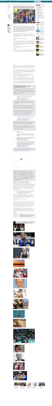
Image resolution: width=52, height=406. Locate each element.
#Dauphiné (18, 119)
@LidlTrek (23, 143)
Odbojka (28, 1)
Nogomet (14, 1)
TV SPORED (8, 0)
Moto (32, 1)
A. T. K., (9, 5)
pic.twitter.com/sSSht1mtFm (24, 119)
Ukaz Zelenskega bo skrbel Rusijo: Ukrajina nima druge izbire (40, 18)
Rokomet (21, 1)
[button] (7, 1)
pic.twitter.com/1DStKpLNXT (21, 98)
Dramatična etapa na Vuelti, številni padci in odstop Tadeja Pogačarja (40, 7)
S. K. (10, 5)
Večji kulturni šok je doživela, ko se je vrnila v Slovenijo (40, 10)
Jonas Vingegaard (10, 17)
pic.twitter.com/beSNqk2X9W (21, 146)
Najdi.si (11, 0)
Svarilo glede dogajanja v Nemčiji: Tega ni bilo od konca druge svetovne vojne (40, 15)
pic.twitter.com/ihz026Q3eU (24, 139)
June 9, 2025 (27, 99)
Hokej (24, 1)
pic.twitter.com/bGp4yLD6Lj (27, 192)
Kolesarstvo (18, 1)
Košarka (16, 1)
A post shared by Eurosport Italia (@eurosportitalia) (21, 168)
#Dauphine (21, 192)
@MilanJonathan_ (21, 144)
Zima (23, 1)
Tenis (26, 1)
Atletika (30, 1)
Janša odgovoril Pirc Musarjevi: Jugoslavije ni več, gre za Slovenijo (40, 13)
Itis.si (12, 0)
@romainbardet (24, 116)
